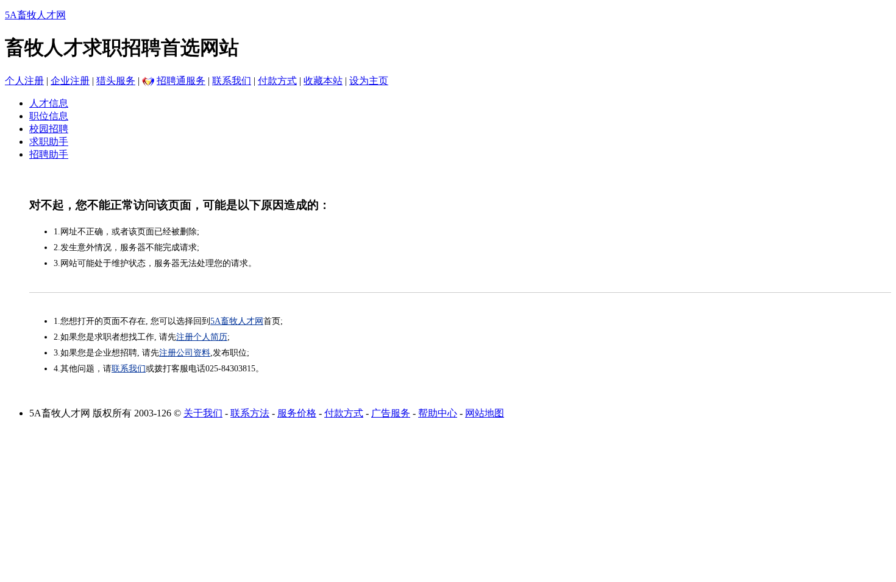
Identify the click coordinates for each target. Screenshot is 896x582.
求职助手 (48, 141)
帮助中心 (437, 413)
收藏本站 (323, 80)
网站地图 (484, 413)
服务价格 (296, 413)
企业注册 (70, 80)
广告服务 (390, 413)
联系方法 (249, 413)
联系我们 (231, 80)
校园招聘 (48, 129)
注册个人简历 (201, 337)
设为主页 (368, 80)
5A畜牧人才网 (35, 15)
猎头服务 (115, 80)
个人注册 (24, 80)
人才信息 (48, 103)
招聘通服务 (181, 80)
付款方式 (277, 80)
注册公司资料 (184, 352)
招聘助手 (48, 154)
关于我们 (202, 413)
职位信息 (48, 116)
